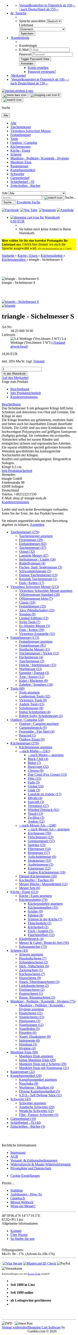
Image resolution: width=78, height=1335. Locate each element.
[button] (18, 13)
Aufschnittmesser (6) (42, 856)
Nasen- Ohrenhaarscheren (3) (39, 982)
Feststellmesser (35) (32, 606)
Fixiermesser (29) (31, 540)
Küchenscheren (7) (32, 974)
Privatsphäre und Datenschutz (30, 1168)
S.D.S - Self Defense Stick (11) (40, 1095)
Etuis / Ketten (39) (31, 630)
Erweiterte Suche (28, 202)
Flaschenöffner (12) (41, 935)
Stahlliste (16, 1190)
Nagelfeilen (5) (29, 1029)
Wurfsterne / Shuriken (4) (36, 1087)
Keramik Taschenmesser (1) (38, 579)
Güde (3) (34, 790)
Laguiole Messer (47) (33, 555)
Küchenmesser (20, 146)
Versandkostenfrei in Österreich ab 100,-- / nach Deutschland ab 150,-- (47, 7)
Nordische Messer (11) (34, 649)
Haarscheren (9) (30, 978)
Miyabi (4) (35, 798)
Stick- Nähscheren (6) (34, 966)
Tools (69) (17, 688)
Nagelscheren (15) (31, 1017)
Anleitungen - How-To (26, 1194)
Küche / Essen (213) (24, 892)
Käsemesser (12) (39, 868)
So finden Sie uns (22, 1238)
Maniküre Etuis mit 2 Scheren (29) (42, 1064)
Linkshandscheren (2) (34, 986)
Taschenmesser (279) (24, 532)
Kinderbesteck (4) (31, 939)
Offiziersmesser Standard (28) (39, 594)
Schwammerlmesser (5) (35, 571)
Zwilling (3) (36, 817)
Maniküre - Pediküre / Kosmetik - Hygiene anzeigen (42, 1007)
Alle (13, 123)
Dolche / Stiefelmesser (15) (37, 665)
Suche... (70, 197)
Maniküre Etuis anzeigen (36, 1056)
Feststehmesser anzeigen (35, 641)
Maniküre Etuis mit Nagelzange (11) (44, 1068)
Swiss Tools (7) (29, 622)
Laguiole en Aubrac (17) (44, 794)
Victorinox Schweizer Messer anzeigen (45, 591)
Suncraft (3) (36, 802)
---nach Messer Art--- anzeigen (49, 829)
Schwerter (17, 174)
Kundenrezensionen (24, 397)
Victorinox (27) (38, 806)
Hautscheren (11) (30, 1013)
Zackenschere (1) (31, 970)
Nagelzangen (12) (31, 1025)
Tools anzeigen (29, 692)
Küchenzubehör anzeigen (45, 903)
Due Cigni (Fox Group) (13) (47, 774)
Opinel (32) (27, 551)
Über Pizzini (19, 1235)
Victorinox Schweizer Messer (30, 131)
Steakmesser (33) (39, 860)
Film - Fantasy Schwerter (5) (38, 1115)
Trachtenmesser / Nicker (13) (39, 653)
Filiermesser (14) (39, 849)
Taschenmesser (20, 127)
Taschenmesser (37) (32, 548)
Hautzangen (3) (29, 1021)
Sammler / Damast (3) (34, 673)
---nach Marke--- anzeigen (45, 755)
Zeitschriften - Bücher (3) (27, 1126)
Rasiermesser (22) (22, 1072)
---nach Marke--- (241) (34, 751)
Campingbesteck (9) (33, 727)
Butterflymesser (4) (32, 563)
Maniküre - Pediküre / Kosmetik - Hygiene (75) (42, 1001)
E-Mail (24, 49)
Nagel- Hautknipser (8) (35, 1036)
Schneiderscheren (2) (33, 962)
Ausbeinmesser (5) (40, 864)
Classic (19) (27, 602)
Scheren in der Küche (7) (45, 919)
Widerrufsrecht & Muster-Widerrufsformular (40, 1164)
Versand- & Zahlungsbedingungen (33, 1160)
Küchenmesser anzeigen (35, 747)
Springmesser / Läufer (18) (37, 559)
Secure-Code (34, 1273)
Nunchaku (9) (28, 1083)
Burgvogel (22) (38, 767)
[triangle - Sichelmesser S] (20, 302)
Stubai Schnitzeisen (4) (34, 712)
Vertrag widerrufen (15, 1327)
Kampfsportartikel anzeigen (38, 1079)
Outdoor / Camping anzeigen (39, 724)
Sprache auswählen (32, 21)
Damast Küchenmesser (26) (38, 876)
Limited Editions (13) (33, 618)
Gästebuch (17, 1198)
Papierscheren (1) (31, 993)
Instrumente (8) (29, 1040)
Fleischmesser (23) (40, 837)
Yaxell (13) (35, 813)
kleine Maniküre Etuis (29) (37, 1060)
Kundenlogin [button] (19, 38)
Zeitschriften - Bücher (25, 186)
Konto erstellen (38, 68)
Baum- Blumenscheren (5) (37, 997)
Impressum (17, 1152)
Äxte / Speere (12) (31, 677)
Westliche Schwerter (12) (36, 1111)
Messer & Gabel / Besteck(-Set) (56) (44, 943)
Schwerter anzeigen (32, 1103)
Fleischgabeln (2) (39, 923)
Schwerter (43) (20, 1099)
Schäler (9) (35, 911)
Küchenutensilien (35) (43, 907)
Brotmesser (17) (39, 853)
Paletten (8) (35, 915)
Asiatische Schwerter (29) (36, 1107)
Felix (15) (34, 778)
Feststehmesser (20, 135)
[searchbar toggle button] (12, 100)
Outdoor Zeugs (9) (32, 739)
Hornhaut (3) (28, 1044)
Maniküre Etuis (20, 162)
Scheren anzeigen (31, 954)
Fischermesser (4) (31, 657)
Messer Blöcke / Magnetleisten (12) (43, 884)
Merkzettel (18, 75)
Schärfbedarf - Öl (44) (25, 1122)
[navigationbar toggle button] (15, 95)
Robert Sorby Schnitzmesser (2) (41, 716)
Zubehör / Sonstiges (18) (36, 684)
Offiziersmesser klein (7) (36, 598)
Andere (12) (36, 821)
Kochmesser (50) (39, 833)
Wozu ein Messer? (23, 1206)
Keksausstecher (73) (33, 946)
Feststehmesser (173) (24, 637)
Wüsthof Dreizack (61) (43, 810)
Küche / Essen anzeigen (35, 896)
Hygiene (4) (27, 1048)
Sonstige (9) (27, 614)
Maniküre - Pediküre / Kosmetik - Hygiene (39, 158)
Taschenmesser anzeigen (36, 536)
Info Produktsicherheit (25, 393)
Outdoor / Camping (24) (27, 720)
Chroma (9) (36, 770)
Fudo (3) (34, 782)
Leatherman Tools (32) (34, 696)
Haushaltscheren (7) (32, 958)
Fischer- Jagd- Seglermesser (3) (40, 567)
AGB (14, 1156)
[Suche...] (53, 197)
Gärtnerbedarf (19, 178)
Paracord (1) (27, 735)
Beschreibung (19, 389)
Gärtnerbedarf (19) (23, 1119)
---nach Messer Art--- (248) (37, 825)
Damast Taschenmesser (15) (38, 575)
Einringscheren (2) (31, 989)
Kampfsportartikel (22, 170)
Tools (14, 139)
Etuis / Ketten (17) (31, 583)
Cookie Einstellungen (25, 1175)
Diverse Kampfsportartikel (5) (39, 1091)
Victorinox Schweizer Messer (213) (34, 587)
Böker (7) (34, 763)
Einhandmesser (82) (32, 544)
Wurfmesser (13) (30, 669)
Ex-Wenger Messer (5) (34, 626)
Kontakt (15, 1231)
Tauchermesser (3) (31, 661)
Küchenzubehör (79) (33, 900)
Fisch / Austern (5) (40, 931)
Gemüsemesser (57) (41, 841)
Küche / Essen (20, 150)
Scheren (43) (19, 950)
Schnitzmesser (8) (31, 708)
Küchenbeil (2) (38, 927)
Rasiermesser (19, 166)
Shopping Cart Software (44, 1327)
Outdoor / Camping (23, 142)
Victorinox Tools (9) (33, 700)
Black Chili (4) (38, 759)
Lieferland (26, 25)
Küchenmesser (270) (24, 743)
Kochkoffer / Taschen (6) (36, 880)
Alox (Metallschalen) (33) (36, 610)
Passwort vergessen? (42, 71)
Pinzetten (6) (27, 1032)
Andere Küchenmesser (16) (46, 872)
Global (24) (36, 786)
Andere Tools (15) (31, 704)
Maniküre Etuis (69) (24, 1052)
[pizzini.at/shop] (17, 91)
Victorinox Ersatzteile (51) (37, 634)
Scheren (15, 154)
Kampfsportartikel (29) (26, 1076)
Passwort (25, 54)
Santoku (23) (37, 845)
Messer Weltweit (21, 1202)
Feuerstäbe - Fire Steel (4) (36, 731)
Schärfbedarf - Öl (22, 182)
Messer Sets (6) (29, 888)
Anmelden (37, 524)
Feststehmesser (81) (32, 645)
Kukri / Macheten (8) (33, 680)
